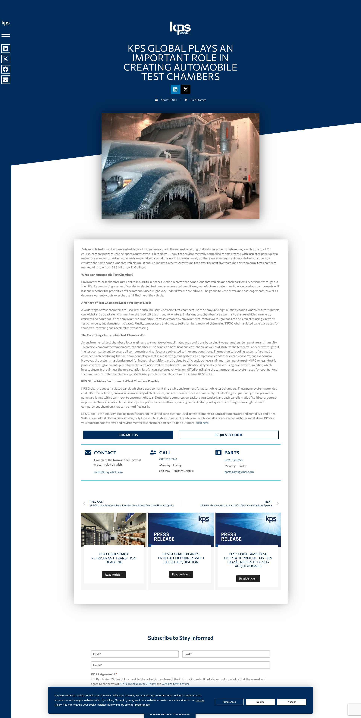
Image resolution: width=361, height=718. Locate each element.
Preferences (229, 702)
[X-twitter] (185, 89)
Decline (260, 702)
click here (202, 422)
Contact (105, 452)
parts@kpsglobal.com (239, 471)
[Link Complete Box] (113, 551)
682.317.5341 (168, 459)
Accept (292, 702)
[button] (5, 48)
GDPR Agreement (104, 674)
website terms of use (176, 683)
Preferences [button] (142, 704)
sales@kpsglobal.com (108, 472)
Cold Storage (198, 99)
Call (165, 452)
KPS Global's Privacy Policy (138, 683)
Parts (231, 452)
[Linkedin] (175, 89)
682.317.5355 (233, 460)
